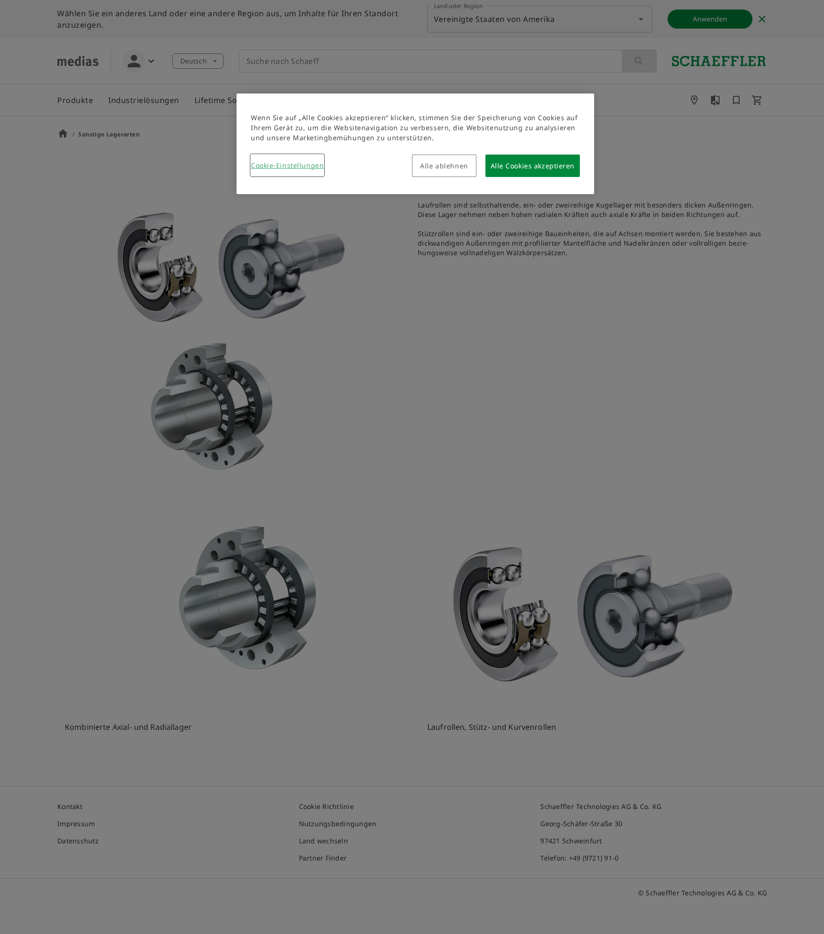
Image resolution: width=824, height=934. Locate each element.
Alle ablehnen (444, 165)
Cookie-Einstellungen (287, 165)
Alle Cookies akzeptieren (533, 165)
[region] (415, 143)
